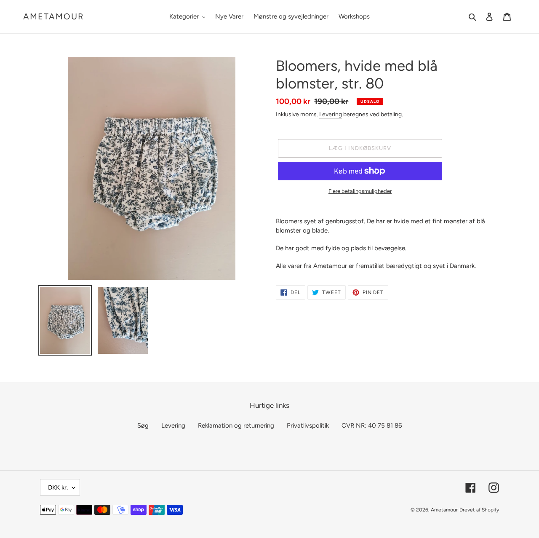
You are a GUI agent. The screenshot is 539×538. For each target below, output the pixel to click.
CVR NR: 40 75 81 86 (372, 425)
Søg (143, 425)
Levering (330, 114)
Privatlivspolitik (308, 425)
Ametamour (53, 16)
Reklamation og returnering (236, 425)
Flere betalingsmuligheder (360, 191)
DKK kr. (58, 487)
